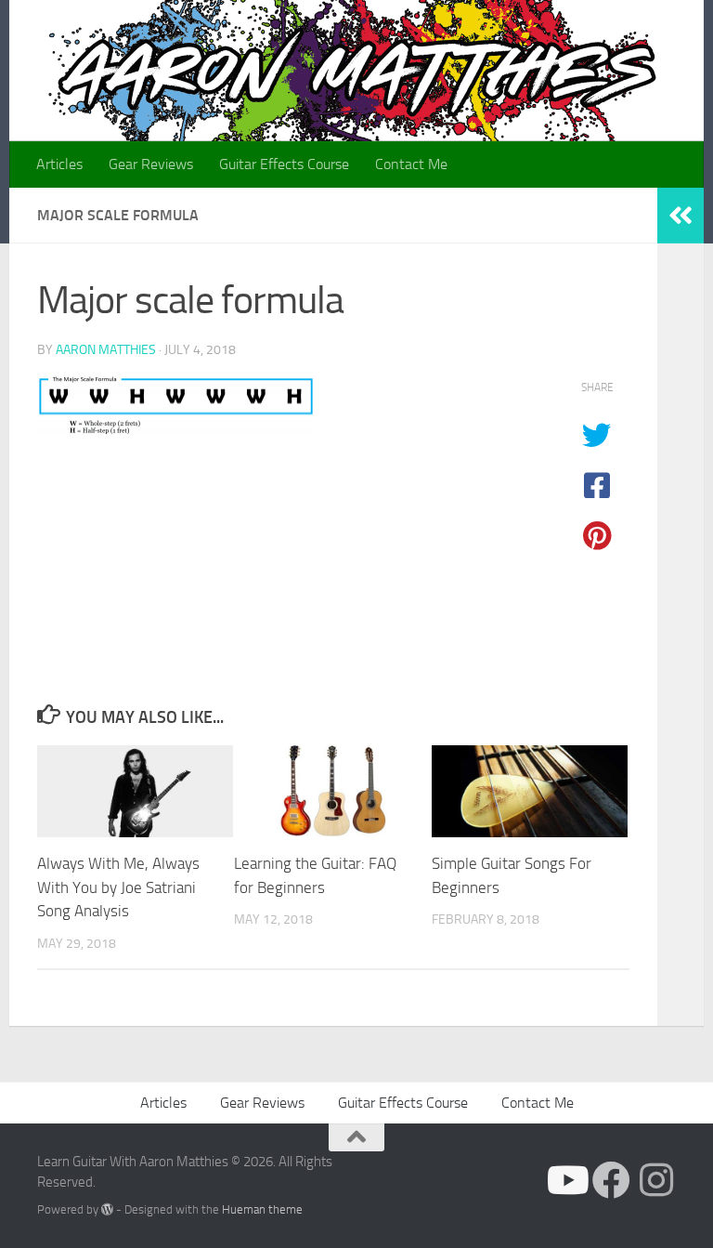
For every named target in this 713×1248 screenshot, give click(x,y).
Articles (59, 164)
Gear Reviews (151, 164)
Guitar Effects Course (284, 164)
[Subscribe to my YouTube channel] (566, 1180)
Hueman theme (262, 1209)
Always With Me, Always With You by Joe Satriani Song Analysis (118, 887)
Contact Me (411, 164)
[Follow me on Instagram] (657, 1180)
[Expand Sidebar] (680, 215)
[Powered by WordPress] (107, 1209)
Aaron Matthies (106, 350)
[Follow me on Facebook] (611, 1180)
